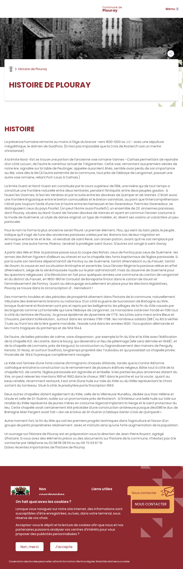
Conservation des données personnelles (30, 561)
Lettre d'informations (63, 561)
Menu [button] (170, 9)
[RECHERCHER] (66, 8)
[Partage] (170, 53)
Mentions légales (85, 561)
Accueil (11, 69)
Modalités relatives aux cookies (112, 561)
